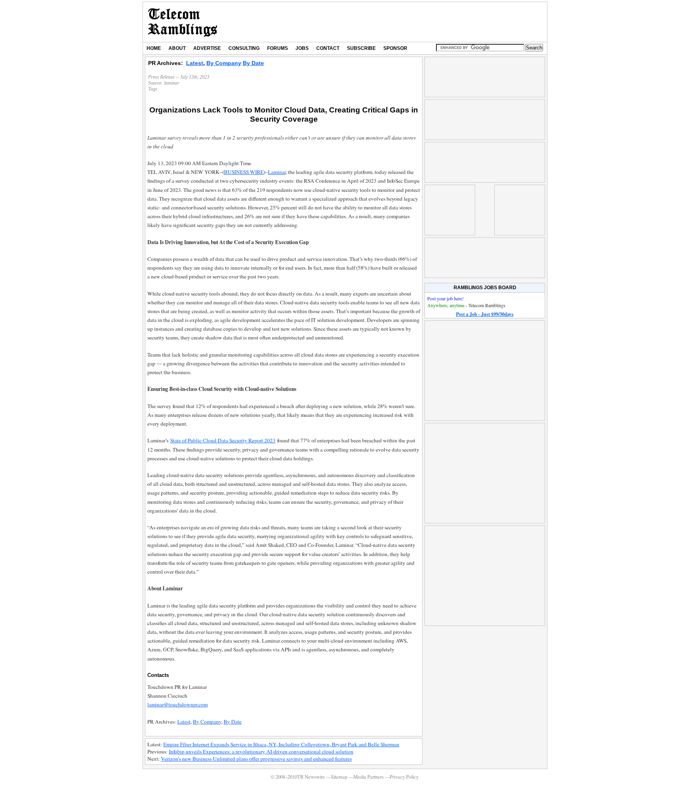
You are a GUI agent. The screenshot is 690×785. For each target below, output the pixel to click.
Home (154, 48)
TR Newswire (182, 22)
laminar (171, 83)
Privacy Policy (404, 776)
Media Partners (368, 776)
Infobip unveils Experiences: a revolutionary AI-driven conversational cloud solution (261, 751)
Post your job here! (445, 298)
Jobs (302, 48)
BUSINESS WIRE (244, 172)
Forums (277, 48)
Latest (194, 63)
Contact (327, 48)
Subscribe (361, 48)
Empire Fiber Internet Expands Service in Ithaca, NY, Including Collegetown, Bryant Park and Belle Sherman (281, 744)
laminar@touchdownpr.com (177, 704)
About (177, 48)
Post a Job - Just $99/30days (485, 314)
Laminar (277, 172)
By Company (223, 63)
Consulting (244, 48)
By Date (253, 63)
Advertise (207, 48)
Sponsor (395, 48)
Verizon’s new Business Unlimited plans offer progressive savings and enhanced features (256, 758)
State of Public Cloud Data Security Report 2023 (223, 440)
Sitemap (339, 776)
